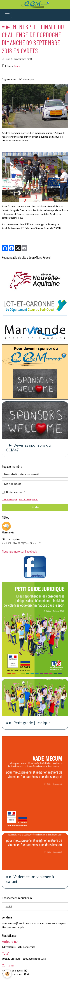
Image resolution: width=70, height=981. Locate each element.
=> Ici (9, 906)
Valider (35, 507)
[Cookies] (7, 974)
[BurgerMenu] (7, 15)
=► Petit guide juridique (28, 723)
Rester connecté (15, 492)
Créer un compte (9, 499)
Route (16, 66)
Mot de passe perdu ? (28, 499)
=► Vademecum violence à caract (30, 879)
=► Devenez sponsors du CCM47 (28, 448)
